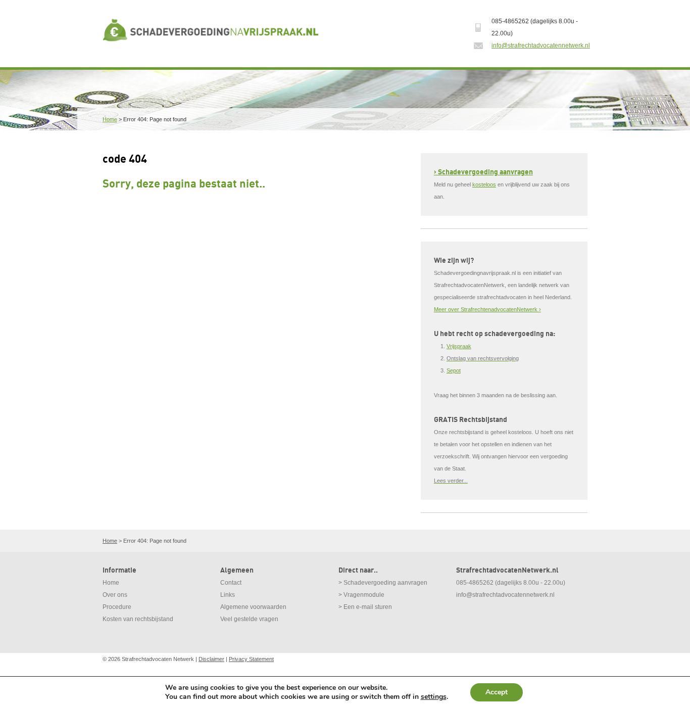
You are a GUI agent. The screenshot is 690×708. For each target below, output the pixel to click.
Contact (230, 582)
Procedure (117, 606)
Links (227, 594)
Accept (496, 692)
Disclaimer (211, 659)
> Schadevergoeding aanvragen (382, 582)
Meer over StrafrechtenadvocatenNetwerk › (487, 309)
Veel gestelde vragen (249, 619)
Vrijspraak (459, 346)
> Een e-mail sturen (365, 606)
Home (110, 119)
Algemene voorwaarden (253, 606)
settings (434, 696)
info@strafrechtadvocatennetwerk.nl (540, 45)
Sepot (454, 370)
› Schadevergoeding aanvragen (483, 172)
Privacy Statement (251, 659)
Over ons (115, 594)
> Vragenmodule (361, 594)
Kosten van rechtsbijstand (138, 619)
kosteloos (484, 184)
